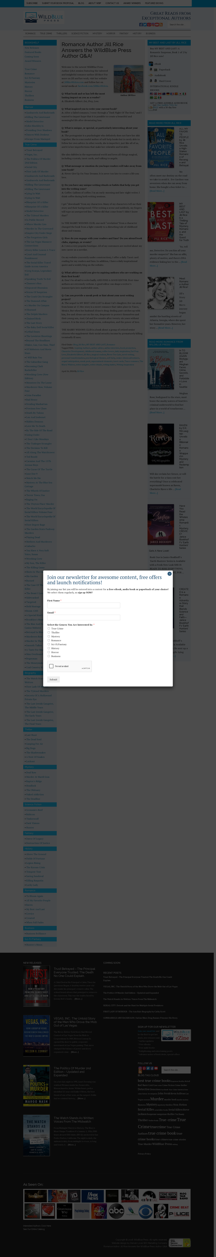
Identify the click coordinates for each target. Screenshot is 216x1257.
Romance (56, 640)
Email (51, 612)
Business (55, 656)
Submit (53, 679)
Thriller (55, 632)
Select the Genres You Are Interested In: (70, 624)
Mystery (55, 636)
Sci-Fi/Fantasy (59, 644)
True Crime (57, 628)
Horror (55, 652)
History (55, 648)
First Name (54, 600)
